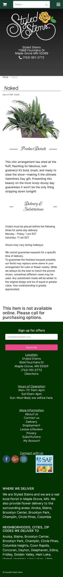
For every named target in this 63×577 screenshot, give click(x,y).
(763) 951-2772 (33, 57)
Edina (54, 550)
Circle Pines (27, 517)
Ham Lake (43, 554)
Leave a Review (31, 429)
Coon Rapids (39, 545)
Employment (31, 425)
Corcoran (10, 550)
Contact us (31, 418)
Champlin (10, 517)
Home (5, 77)
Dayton (23, 550)
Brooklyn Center (15, 512)
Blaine (46, 508)
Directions (31, 374)
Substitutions (31, 437)
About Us (31, 414)
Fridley (7, 554)
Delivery (31, 422)
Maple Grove (32, 499)
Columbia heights (15, 545)
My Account (31, 441)
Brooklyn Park (39, 512)
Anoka (36, 508)
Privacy (31, 433)
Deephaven (39, 550)
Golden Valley (24, 554)
